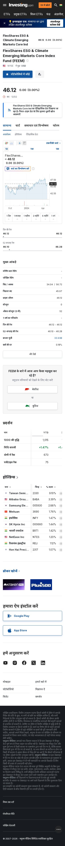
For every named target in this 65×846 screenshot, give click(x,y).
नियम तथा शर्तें (8, 802)
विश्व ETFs (36, 14)
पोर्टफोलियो (8, 689)
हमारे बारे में (41, 681)
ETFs (7, 14)
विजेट (5, 696)
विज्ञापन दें (40, 689)
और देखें (32, 354)
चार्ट (18, 125)
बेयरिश (35, 389)
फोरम (56, 125)
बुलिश (35, 405)
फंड (48, 14)
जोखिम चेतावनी (9, 825)
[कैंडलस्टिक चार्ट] (6, 143)
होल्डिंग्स (18, 134)
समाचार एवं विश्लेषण (36, 125)
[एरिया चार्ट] (12, 143)
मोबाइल (6, 681)
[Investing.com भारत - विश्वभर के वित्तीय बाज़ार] (21, 5)
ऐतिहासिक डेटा (32, 134)
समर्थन (38, 696)
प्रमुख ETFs (20, 14)
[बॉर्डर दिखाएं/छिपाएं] (24, 143)
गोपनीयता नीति (8, 814)
